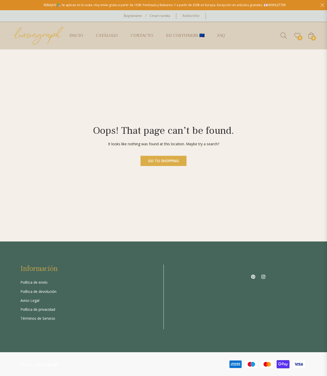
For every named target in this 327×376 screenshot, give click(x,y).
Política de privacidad (37, 309)
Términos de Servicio (37, 318)
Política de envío (34, 282)
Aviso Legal (29, 300)
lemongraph (46, 364)
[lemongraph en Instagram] (263, 276)
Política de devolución (38, 291)
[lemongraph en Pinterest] (253, 276)
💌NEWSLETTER (275, 5)
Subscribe (191, 16)
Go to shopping (163, 160)
